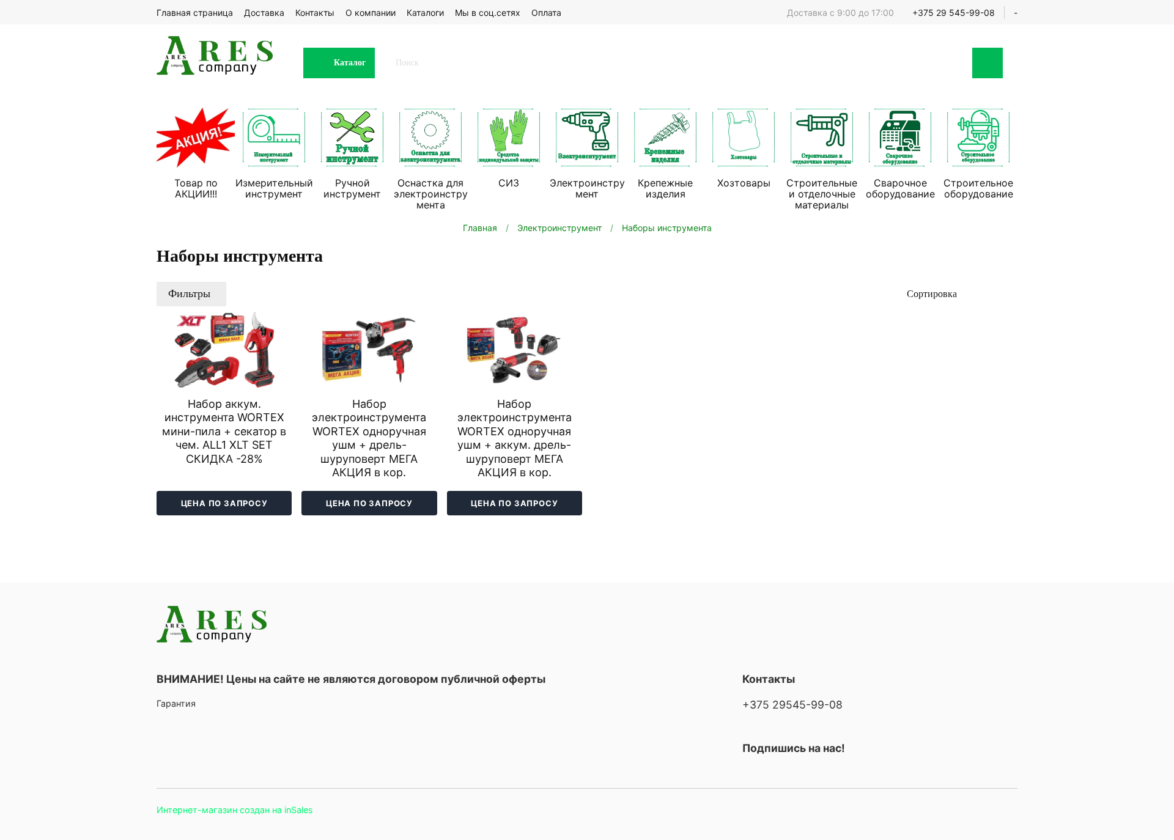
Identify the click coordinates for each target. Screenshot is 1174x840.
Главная (480, 228)
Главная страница (195, 12)
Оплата (546, 12)
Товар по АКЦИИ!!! (196, 188)
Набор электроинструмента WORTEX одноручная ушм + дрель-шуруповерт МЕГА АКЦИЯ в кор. (369, 438)
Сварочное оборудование (900, 188)
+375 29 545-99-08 (953, 12)
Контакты (314, 12)
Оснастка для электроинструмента (431, 194)
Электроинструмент (587, 188)
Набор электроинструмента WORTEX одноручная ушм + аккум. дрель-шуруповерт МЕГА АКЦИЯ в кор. (514, 438)
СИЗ (508, 183)
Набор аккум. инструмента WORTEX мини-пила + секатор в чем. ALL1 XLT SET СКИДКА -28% (224, 431)
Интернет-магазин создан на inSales (235, 810)
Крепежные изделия (665, 188)
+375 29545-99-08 (792, 704)
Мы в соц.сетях (487, 12)
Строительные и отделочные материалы (821, 194)
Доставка (264, 12)
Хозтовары (743, 183)
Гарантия (176, 703)
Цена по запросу (224, 503)
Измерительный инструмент (274, 188)
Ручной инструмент (352, 188)
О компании (370, 12)
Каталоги (425, 12)
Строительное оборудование (978, 188)
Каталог (350, 62)
